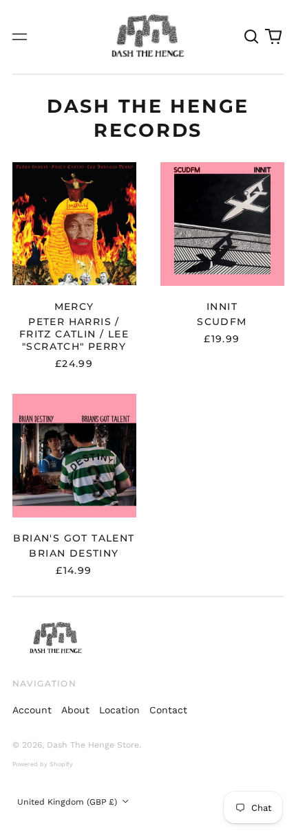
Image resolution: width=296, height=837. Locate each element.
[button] (252, 37)
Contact (168, 709)
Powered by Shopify (42, 764)
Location (119, 709)
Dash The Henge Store (93, 745)
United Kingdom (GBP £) (68, 802)
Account (32, 709)
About (75, 709)
